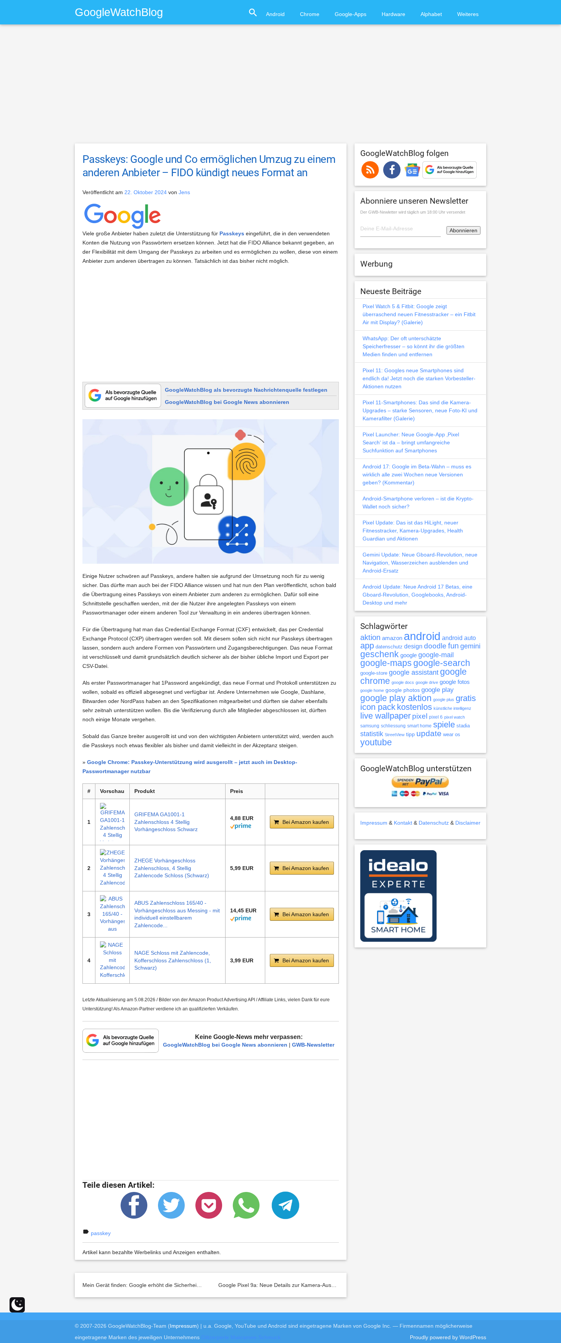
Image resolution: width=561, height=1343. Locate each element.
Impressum (373, 823)
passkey (101, 1233)
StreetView (395, 734)
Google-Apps (350, 14)
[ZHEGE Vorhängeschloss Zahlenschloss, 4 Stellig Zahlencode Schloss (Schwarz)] (112, 868)
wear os (451, 734)
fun (453, 646)
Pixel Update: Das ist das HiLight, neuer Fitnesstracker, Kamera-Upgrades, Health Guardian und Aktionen (413, 531)
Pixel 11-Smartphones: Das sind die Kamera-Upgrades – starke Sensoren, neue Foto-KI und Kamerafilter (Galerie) (420, 410)
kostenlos (414, 707)
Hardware (393, 14)
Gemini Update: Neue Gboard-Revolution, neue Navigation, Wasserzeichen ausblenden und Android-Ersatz (420, 563)
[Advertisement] (280, 87)
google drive (427, 682)
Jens (184, 192)
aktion (370, 637)
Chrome (309, 14)
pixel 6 (436, 717)
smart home (419, 726)
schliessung (393, 726)
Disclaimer (467, 823)
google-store (373, 673)
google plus (443, 699)
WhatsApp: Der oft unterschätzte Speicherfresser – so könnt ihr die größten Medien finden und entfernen (413, 346)
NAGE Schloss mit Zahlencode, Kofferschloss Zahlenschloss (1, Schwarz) (172, 960)
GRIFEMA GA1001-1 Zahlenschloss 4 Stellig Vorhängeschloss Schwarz (166, 821)
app (367, 645)
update (429, 733)
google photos (402, 690)
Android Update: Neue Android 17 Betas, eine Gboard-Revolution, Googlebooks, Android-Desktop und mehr (417, 595)
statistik (371, 734)
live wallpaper (385, 716)
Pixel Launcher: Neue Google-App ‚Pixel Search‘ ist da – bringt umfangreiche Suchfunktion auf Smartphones (411, 442)
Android (275, 14)
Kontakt (403, 823)
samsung (369, 726)
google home (372, 690)
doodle (435, 646)
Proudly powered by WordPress (448, 1337)
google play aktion (396, 698)
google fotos (455, 682)
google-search (441, 663)
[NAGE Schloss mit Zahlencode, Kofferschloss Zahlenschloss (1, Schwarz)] (112, 960)
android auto (459, 637)
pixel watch (454, 717)
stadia (463, 726)
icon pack (377, 707)
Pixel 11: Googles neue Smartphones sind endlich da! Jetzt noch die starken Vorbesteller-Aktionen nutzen (419, 378)
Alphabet (431, 14)
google (408, 655)
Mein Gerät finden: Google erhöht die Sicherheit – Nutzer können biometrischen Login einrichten (198, 1285)
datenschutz (389, 647)
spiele (444, 724)
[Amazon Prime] (240, 825)
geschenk (379, 654)
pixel (419, 716)
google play (437, 689)
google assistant (413, 672)
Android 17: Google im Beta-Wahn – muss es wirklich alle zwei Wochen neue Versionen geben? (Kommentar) (417, 474)
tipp (410, 734)
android (422, 636)
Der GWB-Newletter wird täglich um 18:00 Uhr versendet (412, 212)
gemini (470, 646)
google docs (403, 682)
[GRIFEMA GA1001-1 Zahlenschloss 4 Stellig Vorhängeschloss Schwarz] (112, 822)
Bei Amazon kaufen (305, 822)
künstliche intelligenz (452, 708)
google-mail (436, 655)
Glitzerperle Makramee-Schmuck (240, 1337)
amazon (392, 638)
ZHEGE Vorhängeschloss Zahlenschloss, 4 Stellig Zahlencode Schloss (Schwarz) (171, 867)
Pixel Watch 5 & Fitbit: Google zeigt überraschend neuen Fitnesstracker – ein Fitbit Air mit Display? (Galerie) (419, 314)
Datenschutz (434, 823)
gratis (466, 698)
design (413, 646)
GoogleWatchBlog (119, 12)
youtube (376, 742)
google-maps (386, 663)
